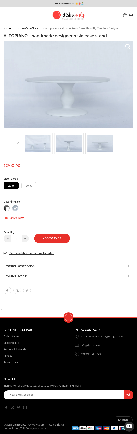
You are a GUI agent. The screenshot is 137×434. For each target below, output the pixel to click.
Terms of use (11, 362)
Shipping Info (11, 342)
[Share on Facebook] (7, 290)
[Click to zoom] (128, 46)
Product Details (16, 276)
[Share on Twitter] (17, 290)
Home (7, 28)
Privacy (8, 355)
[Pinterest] (19, 408)
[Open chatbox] (129, 427)
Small (29, 185)
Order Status (11, 336)
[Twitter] (12, 408)
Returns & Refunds (15, 349)
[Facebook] (6, 408)
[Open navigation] (6, 15)
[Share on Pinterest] (27, 290)
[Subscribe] (128, 394)
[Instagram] (25, 408)
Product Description (19, 266)
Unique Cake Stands (28, 28)
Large (11, 185)
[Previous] (18, 143)
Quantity (9, 232)
